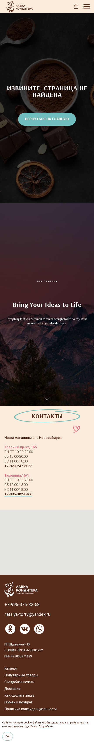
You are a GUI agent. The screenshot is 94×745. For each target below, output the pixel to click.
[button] (76, 6)
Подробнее (45, 726)
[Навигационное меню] (87, 6)
